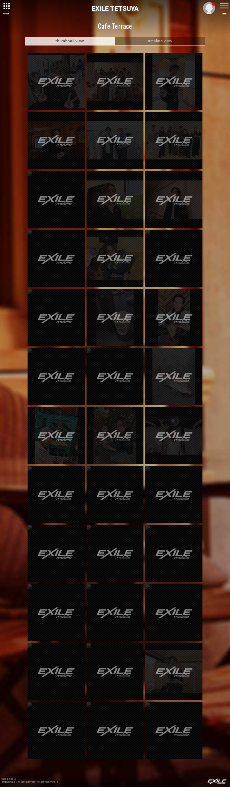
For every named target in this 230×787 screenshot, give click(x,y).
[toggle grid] (6, 6)
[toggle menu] (224, 6)
